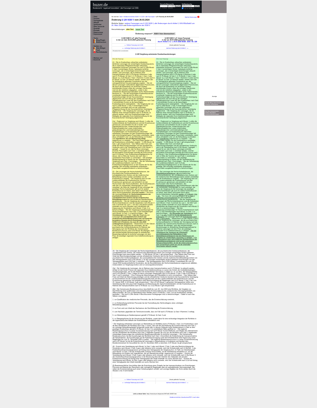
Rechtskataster (101, 52)
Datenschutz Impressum (98, 33)
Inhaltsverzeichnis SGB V (131, 16)
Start (95, 16)
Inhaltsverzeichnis (175, 397)
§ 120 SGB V (128, 20)
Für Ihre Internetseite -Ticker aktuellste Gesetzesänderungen (212, 112)
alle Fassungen (150, 16)
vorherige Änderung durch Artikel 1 (133, 48)
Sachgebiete (98, 20)
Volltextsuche (187, 4)
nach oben (196, 397)
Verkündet (97, 24)
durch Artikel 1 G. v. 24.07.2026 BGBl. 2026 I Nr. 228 (177, 42)
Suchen (96, 18)
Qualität (97, 28)
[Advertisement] (214, 58)
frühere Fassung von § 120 (133, 45)
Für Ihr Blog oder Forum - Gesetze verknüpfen (213, 103)
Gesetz (170, 8)
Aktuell (96, 22)
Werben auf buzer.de (98, 59)
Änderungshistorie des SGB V (138, 25)
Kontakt (96, 30)
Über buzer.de (99, 26)
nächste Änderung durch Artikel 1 (177, 48)
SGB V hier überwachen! (164, 34)
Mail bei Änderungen (191, 17)
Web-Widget (100, 48)
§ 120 (142, 16)
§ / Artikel (163, 8)
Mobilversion (101, 42)
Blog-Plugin (100, 40)
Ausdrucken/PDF (187, 397)
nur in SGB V (189, 8)
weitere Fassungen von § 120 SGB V (139, 23)
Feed (98, 50)
